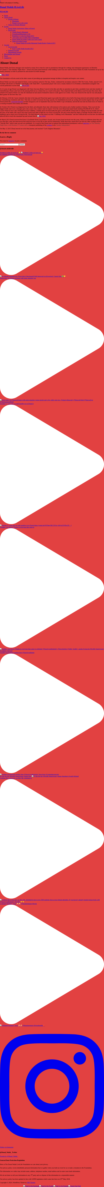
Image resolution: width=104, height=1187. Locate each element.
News (6, 56)
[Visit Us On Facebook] (31, 1186)
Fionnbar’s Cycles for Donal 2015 (23, 36)
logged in (11, 141)
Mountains (15, 21)
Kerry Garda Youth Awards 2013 (22, 49)
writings (49, 125)
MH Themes (31, 1182)
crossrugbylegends (17, 102)
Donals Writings (13, 19)
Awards (6, 45)
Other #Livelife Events (19, 41)
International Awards (14, 52)
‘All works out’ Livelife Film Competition (25, 37)
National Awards (13, 50)
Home (6, 15)
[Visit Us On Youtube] (61, 1186)
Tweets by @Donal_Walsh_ (9, 1156)
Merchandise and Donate (12, 54)
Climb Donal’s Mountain (20, 32)
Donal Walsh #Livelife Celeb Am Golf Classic (27, 39)
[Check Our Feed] (74, 1186)
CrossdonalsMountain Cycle (21, 34)
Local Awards (12, 47)
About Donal (8, 17)
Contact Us (7, 58)
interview (86, 123)
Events (6, 26)
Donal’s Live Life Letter (20, 23)
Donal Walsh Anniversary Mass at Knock (21, 28)
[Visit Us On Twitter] (46, 1186)
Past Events (12, 30)
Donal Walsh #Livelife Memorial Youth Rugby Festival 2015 (35, 43)
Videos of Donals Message (16, 25)
